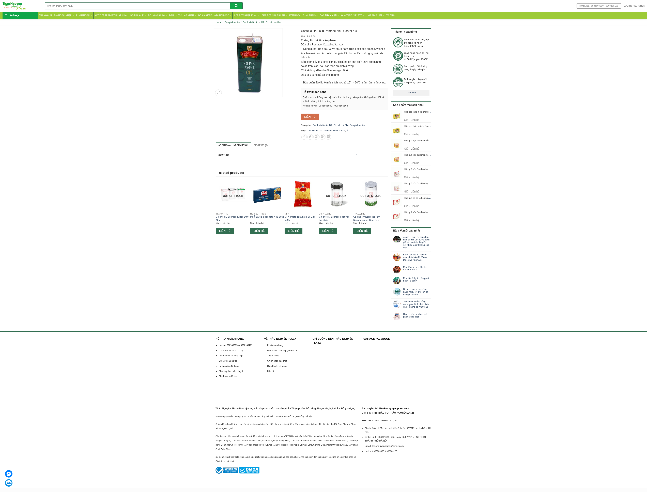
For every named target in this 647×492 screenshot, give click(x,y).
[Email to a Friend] (316, 137)
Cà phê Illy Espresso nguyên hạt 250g (334, 218)
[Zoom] (218, 93)
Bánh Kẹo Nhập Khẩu (181, 15)
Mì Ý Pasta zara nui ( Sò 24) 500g (300, 218)
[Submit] (236, 6)
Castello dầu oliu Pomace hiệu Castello (326, 130)
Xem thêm (411, 92)
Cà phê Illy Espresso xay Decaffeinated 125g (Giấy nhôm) (367, 218)
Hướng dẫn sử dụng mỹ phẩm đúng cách (415, 315)
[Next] (385, 206)
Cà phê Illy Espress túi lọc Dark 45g (232, 218)
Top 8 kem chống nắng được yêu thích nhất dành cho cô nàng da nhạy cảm (416, 304)
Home (218, 22)
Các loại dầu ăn (250, 22)
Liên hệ (310, 116)
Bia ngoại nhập (63, 15)
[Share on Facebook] (304, 137)
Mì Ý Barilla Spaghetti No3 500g (267, 216)
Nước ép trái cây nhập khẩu (111, 15)
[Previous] (217, 206)
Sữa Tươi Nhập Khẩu (245, 15)
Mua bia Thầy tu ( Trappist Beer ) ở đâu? (416, 279)
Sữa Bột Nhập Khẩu (273, 15)
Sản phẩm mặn (328, 15)
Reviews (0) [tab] (261, 145)
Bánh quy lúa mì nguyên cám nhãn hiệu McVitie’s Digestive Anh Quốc (415, 257)
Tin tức (390, 15)
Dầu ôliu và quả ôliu (271, 22)
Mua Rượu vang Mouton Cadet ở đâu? (415, 268)
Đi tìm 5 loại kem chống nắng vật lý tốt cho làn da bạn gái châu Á (415, 292)
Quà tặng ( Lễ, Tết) (351, 15)
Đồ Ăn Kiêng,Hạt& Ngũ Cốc (213, 15)
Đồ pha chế (137, 15)
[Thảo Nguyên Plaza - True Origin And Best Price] (21, 6)
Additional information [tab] (233, 145)
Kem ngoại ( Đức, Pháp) (302, 15)
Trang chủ (45, 15)
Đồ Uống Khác (156, 15)
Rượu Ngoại (83, 15)
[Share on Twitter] (310, 137)
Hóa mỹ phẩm (374, 15)
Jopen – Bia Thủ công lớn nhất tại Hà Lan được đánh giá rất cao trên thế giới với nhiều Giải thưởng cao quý (416, 242)
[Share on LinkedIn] (328, 137)
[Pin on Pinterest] (322, 137)
